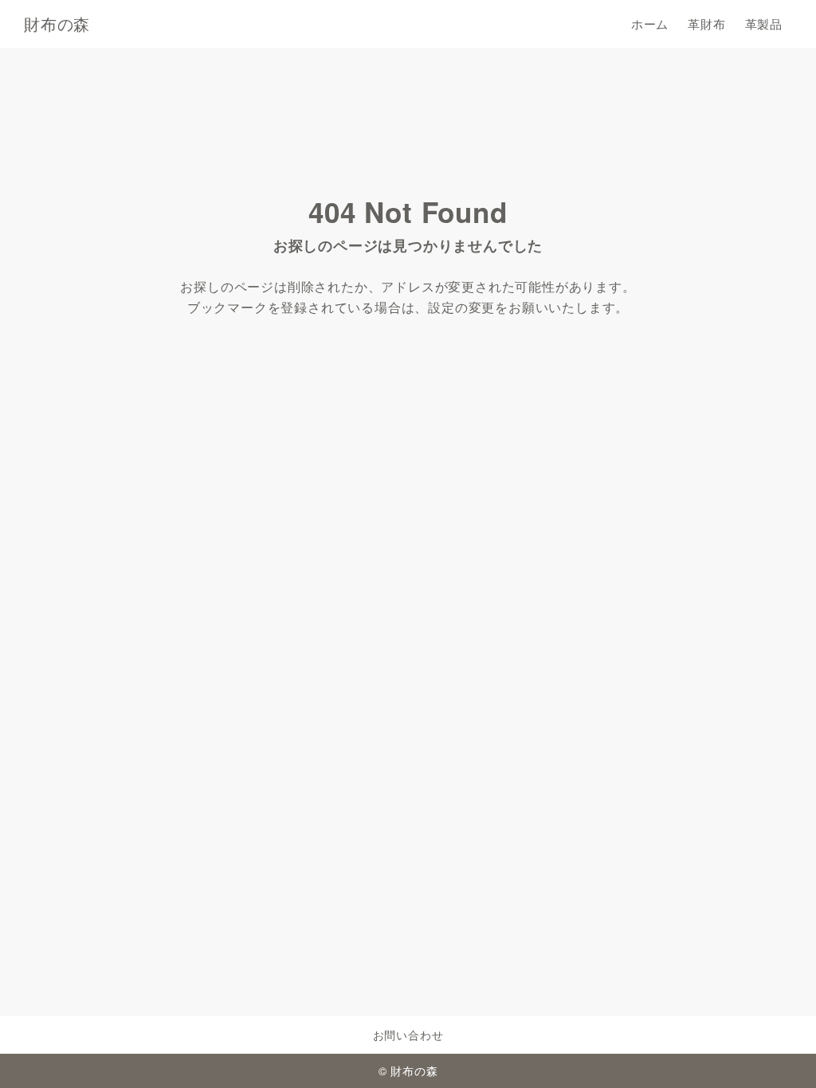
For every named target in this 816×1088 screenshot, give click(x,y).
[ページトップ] (780, 1052)
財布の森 (57, 24)
